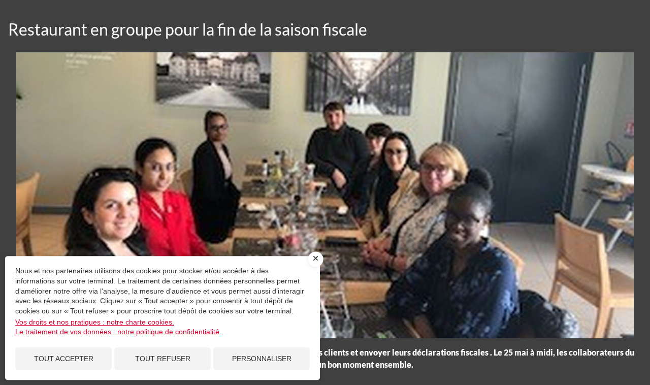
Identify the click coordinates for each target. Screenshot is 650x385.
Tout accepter (63, 359)
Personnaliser (261, 359)
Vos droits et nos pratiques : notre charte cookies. (94, 322)
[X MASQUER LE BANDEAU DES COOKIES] (316, 259)
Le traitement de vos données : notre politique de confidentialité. (118, 332)
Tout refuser (162, 359)
